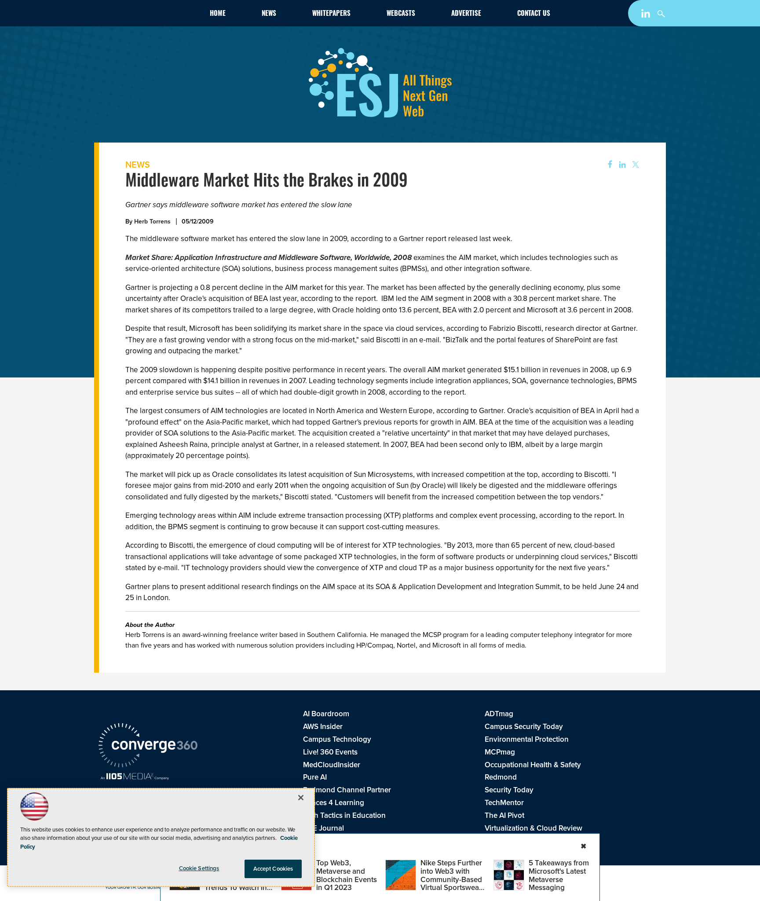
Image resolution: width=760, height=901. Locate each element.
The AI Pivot (504, 815)
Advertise (466, 14)
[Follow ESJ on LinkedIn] (646, 15)
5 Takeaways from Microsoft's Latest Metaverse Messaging (559, 875)
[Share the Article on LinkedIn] (621, 164)
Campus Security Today (524, 726)
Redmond (501, 777)
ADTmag (499, 713)
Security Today (509, 789)
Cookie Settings (199, 868)
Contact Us (533, 14)
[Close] (301, 797)
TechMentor (504, 802)
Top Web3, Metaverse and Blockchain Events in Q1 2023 (346, 875)
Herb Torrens (152, 221)
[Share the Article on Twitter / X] (634, 164)
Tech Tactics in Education (344, 815)
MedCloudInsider (331, 764)
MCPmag (500, 752)
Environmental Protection (527, 739)
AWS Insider (323, 726)
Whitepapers (331, 14)
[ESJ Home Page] (149, 15)
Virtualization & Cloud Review (533, 828)
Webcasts (401, 14)
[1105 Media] (135, 777)
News (269, 14)
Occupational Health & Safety (533, 764)
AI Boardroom (326, 713)
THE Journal (323, 828)
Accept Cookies (273, 868)
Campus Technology (337, 739)
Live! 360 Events (330, 752)
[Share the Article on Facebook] (607, 164)
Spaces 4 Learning (333, 802)
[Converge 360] (148, 746)
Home (218, 14)
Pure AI (315, 777)
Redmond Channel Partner (347, 789)
